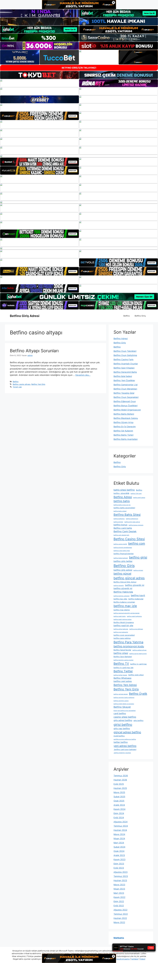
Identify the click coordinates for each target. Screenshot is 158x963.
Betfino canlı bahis (123, 528)
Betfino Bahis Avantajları (126, 439)
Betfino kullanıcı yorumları (124, 602)
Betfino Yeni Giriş (38, 384)
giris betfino (138, 720)
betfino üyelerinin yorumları (122, 753)
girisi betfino (123, 724)
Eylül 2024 (119, 817)
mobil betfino (119, 736)
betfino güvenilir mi (134, 585)
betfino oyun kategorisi (121, 632)
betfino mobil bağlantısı (134, 616)
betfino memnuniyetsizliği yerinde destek (126, 613)
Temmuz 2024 (121, 826)
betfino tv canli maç (138, 664)
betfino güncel (122, 573)
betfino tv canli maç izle (123, 668)
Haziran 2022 (120, 918)
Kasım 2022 (119, 897)
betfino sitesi (121, 653)
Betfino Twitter (123, 671)
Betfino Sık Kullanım (123, 431)
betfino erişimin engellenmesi (123, 547)
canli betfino (120, 713)
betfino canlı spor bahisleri (125, 749)
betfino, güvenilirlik (121, 493)
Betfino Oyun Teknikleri (125, 351)
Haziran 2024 (120, 830)
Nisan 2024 (119, 838)
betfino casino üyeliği (120, 544)
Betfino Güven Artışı (123, 422)
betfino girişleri (138, 570)
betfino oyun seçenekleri (124, 635)
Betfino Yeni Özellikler (124, 380)
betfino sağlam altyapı (139, 650)
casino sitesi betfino (125, 716)
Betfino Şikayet (122, 706)
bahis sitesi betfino (124, 489)
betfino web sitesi (136, 675)
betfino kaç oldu (120, 599)
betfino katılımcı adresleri (122, 596)
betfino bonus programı (136, 525)
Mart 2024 (119, 843)
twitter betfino (121, 742)
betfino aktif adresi (139, 497)
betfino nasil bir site (123, 625)
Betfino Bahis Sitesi (127, 514)
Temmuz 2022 (121, 914)
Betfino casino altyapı (21, 384)
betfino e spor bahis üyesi (122, 550)
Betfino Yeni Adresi (125, 684)
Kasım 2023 (119, 859)
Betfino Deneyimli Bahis (125, 372)
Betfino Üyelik (138, 693)
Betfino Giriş (140, 316)
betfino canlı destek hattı (121, 535)
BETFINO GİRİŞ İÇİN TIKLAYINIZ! (79, 67)
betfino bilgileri (118, 522)
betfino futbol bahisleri (121, 558)
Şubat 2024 (119, 847)
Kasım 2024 (119, 809)
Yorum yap (17, 387)
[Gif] (79, 156)
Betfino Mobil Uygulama (124, 622)
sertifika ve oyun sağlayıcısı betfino (125, 739)
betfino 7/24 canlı (136, 493)
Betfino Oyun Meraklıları (125, 389)
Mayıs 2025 (119, 792)
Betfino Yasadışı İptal (124, 393)
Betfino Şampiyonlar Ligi (126, 384)
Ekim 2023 (119, 863)
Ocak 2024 (119, 851)
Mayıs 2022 (119, 922)
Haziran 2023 (120, 880)
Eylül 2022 (119, 905)
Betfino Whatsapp (122, 678)
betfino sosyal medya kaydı (138, 653)
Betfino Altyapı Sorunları (34, 350)
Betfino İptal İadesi (123, 376)
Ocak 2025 (119, 801)
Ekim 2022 (119, 901)
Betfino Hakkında (123, 591)
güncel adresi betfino (127, 732)
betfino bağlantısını (132, 518)
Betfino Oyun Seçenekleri (126, 397)
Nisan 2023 (119, 889)
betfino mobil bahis (120, 616)
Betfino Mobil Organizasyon (127, 410)
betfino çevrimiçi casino (121, 701)
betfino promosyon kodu (129, 646)
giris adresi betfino (123, 720)
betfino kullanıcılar (135, 599)
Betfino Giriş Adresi (24, 316)
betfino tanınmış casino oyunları (123, 660)
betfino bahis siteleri (120, 511)
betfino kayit (138, 595)
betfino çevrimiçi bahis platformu (124, 697)
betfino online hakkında (121, 629)
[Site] (39, 116)
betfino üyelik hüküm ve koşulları (124, 704)
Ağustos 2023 (121, 872)
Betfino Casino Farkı (123, 359)
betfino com (136, 543)
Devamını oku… (82, 375)
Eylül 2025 (119, 784)
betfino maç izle (125, 606)
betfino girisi (138, 557)
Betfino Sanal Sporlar (122, 650)
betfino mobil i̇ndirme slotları (123, 619)
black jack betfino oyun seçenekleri (125, 710)
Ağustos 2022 (120, 910)
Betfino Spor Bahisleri (123, 657)
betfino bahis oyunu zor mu (122, 505)
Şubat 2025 (119, 796)
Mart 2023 (119, 893)
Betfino (126, 316)
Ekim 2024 (119, 813)
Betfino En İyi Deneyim (125, 426)
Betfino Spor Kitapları (124, 368)
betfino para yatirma (122, 638)
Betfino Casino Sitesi (129, 539)
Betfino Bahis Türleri (123, 435)
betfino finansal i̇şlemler (124, 554)
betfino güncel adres (129, 578)
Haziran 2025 (120, 788)
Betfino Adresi (121, 338)
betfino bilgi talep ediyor (132, 522)
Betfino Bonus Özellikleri (126, 405)
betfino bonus (120, 524)
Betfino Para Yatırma (128, 642)
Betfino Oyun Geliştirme (125, 355)
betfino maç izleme (122, 610)
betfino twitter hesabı (120, 675)
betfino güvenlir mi (123, 588)
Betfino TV (121, 663)
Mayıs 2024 (119, 834)
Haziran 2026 (120, 780)
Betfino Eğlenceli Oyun (125, 401)
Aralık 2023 (119, 855)
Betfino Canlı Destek (125, 531)
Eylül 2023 (119, 868)
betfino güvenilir (119, 585)
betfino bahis (122, 501)
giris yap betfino (122, 728)
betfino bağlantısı (119, 518)
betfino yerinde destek (121, 694)
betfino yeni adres (123, 681)
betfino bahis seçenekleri (124, 508)
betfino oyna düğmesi (136, 629)
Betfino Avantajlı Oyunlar (126, 363)
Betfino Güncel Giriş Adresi (125, 582)
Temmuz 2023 (121, 876)
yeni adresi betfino (125, 745)
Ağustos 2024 (121, 822)
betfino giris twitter (123, 561)
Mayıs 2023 (119, 884)
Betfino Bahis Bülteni (124, 414)
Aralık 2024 (119, 805)
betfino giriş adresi (123, 570)
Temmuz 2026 (121, 775)
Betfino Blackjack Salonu (126, 418)
